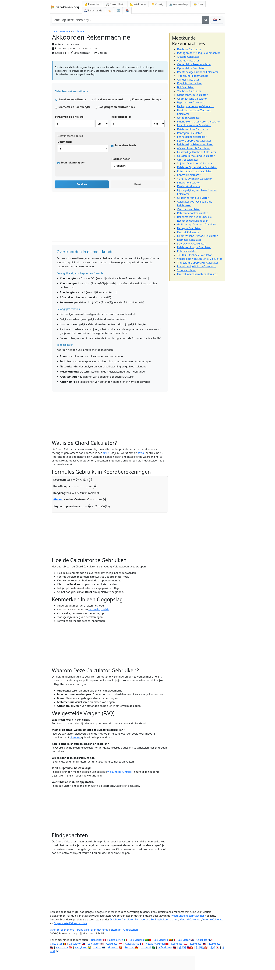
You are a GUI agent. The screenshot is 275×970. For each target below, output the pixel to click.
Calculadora (137, 940)
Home (55, 31)
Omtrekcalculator (187, 159)
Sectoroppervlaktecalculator (194, 140)
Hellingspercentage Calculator (195, 106)
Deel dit (102, 52)
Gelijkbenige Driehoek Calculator (197, 224)
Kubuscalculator (187, 251)
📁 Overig (157, 4)
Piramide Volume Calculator (194, 125)
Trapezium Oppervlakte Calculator (197, 262)
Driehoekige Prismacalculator (195, 144)
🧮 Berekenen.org (65, 7)
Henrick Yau (72, 44)
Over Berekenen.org (62, 929)
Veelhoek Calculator (189, 91)
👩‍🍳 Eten (198, 4)
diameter (75, 737)
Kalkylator (81, 947)
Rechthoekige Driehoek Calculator (197, 72)
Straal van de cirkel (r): (69, 117)
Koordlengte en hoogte (146, 99)
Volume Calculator (188, 60)
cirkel (106, 453)
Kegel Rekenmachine (189, 83)
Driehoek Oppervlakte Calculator (197, 167)
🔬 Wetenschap (178, 4)
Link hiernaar (81, 52)
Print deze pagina (65, 48)
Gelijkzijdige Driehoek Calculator (196, 152)
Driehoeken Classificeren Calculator (198, 121)
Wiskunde (65, 31)
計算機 (182, 947)
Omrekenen (130, 929)
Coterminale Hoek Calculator (194, 171)
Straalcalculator (186, 270)
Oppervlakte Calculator (191, 68)
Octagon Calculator (189, 117)
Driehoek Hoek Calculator (192, 129)
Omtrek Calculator (188, 232)
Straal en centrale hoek (109, 99)
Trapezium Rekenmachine (192, 76)
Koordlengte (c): (121, 117)
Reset (137, 184)
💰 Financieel (92, 4)
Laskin (97, 947)
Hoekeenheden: (121, 159)
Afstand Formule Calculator (193, 148)
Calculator (184, 940)
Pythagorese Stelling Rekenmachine (198, 53)
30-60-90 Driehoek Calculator (194, 255)
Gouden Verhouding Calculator (196, 156)
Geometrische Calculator (192, 98)
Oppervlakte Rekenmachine (194, 64)
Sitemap (116, 929)
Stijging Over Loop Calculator (194, 163)
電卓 (212, 947)
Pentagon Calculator (189, 133)
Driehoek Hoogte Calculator (194, 247)
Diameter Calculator (189, 239)
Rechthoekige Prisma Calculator (196, 266)
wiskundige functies (119, 771)
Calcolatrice (116, 940)
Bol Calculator (185, 87)
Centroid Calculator (189, 175)
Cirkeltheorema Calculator (193, 198)
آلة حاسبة (146, 947)
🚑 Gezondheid (115, 4)
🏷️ (109, 10)
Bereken (82, 184)
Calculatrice (132, 943)
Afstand (58, 499)
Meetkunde (78, 31)
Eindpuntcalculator (188, 182)
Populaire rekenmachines (92, 929)
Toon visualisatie (125, 145)
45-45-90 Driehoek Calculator (194, 178)
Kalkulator (177, 943)
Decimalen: (64, 141)
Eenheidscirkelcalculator (192, 137)
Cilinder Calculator (188, 79)
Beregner (96, 940)
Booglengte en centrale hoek (117, 107)
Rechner (130, 947)
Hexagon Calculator (189, 228)
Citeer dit (60, 52)
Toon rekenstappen (73, 162)
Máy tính (113, 947)
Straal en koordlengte (72, 99)
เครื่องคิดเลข (165, 947)
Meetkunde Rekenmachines (187, 915)
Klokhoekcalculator (188, 186)
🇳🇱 (93, 10)
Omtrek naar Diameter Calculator (197, 274)
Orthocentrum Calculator (192, 95)
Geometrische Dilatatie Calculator (197, 236)
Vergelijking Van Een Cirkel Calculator (199, 259)
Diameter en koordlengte (74, 107)
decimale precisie (98, 609)
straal (141, 453)
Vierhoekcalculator (188, 209)
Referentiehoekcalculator (192, 213)
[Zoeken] (205, 20)
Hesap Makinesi (155, 943)
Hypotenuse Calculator (191, 102)
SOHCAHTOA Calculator (191, 243)
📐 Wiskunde (138, 4)
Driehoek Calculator (189, 49)
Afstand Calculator (188, 56)
